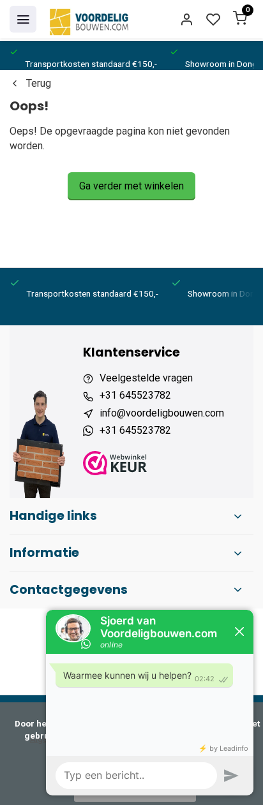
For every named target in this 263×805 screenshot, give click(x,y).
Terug (38, 83)
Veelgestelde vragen (146, 378)
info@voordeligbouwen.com (162, 413)
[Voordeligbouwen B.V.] (90, 19)
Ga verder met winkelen (131, 186)
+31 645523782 (135, 395)
